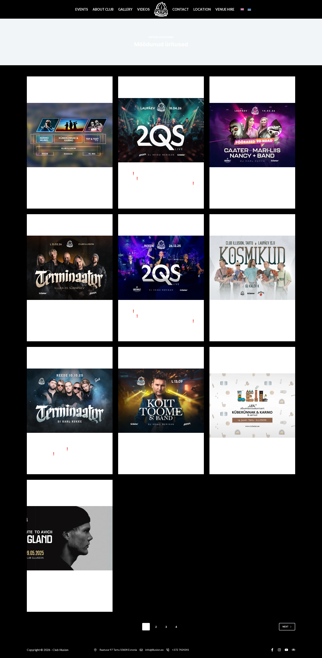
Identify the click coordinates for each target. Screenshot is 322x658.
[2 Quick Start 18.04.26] (161, 130)
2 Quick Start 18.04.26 (144, 92)
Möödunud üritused (45, 83)
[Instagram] (279, 649)
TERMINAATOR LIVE (50, 362)
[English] (242, 9)
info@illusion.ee (154, 649)
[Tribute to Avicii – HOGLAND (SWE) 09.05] (70, 538)
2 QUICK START (138, 229)
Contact (180, 9)
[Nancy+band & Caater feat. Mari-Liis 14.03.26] (252, 135)
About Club (103, 9)
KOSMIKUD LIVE (230, 229)
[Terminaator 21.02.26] (70, 268)
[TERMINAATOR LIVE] (70, 401)
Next (285, 626)
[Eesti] (249, 9)
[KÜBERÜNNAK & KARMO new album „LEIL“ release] (252, 405)
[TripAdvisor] (293, 649)
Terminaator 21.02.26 (51, 229)
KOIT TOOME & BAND (143, 362)
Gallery (125, 9)
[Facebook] (272, 649)
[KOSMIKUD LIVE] (252, 268)
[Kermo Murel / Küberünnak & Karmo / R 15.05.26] (70, 135)
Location (202, 9)
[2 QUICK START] (161, 268)
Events (81, 9)
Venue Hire (224, 9)
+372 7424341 (180, 649)
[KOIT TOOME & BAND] (161, 401)
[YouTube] (286, 649)
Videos (143, 9)
